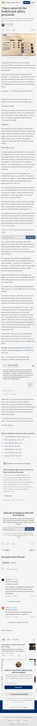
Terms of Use (28, 698)
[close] (31, 662)
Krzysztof (8, 579)
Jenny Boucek (9, 443)
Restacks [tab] (13, 563)
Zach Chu (8, 446)
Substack (11, 724)
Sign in (33, 2)
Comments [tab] (6, 563)
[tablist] (9, 563)
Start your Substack (15, 720)
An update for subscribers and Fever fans (13, 646)
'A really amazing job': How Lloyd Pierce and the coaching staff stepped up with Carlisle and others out (17, 350)
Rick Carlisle (9, 440)
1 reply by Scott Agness (14, 601)
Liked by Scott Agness (12, 581)
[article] (18, 650)
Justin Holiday (9, 437)
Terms (21, 717)
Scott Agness (10, 24)
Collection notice (28, 717)
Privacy (17, 717)
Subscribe (26, 2)
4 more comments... (7, 630)
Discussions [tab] (15, 639)
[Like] (3, 30)
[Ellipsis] (34, 579)
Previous (7, 550)
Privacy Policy (19, 702)
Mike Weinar (9, 449)
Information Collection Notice (24, 700)
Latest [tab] (8, 639)
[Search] (34, 639)
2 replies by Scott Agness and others (17, 622)
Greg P (7, 607)
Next (31, 550)
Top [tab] (4, 639)
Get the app (26, 720)
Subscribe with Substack (19, 694)
